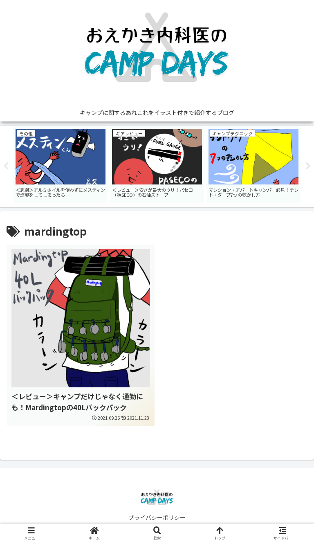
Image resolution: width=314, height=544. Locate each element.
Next (308, 166)
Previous (6, 166)
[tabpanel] (82, 164)
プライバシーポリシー (157, 517)
